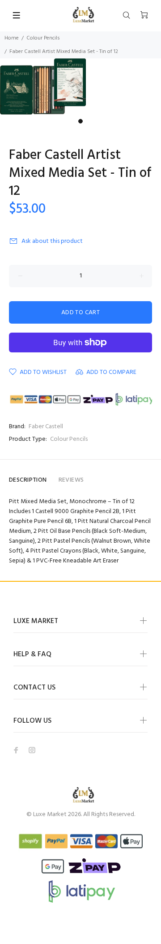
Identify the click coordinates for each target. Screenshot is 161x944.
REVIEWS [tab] (71, 480)
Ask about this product (52, 241)
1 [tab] (80, 121)
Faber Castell (46, 427)
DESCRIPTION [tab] (28, 480)
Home (11, 38)
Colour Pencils (43, 38)
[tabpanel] (80, 86)
